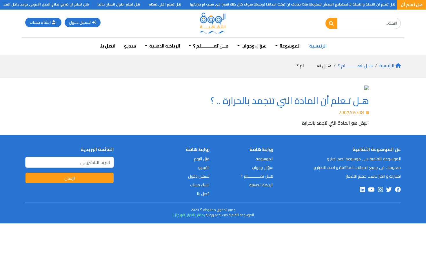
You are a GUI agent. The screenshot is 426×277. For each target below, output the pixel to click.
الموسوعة (264, 159)
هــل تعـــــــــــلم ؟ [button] (210, 46)
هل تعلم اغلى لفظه (168, 4)
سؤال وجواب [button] (254, 46)
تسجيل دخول (80, 22)
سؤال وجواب (262, 167)
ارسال (69, 178)
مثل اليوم (202, 159)
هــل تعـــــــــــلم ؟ (355, 65)
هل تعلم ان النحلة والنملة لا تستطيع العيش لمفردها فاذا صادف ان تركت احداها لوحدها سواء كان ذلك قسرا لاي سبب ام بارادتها (295, 4)
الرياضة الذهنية (261, 185)
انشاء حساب (40, 22)
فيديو (130, 46)
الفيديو (204, 167)
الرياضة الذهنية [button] (164, 46)
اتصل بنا (107, 46)
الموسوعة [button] (290, 46)
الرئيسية (318, 46)
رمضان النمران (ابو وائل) (188, 215)
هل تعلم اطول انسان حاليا (122, 4)
